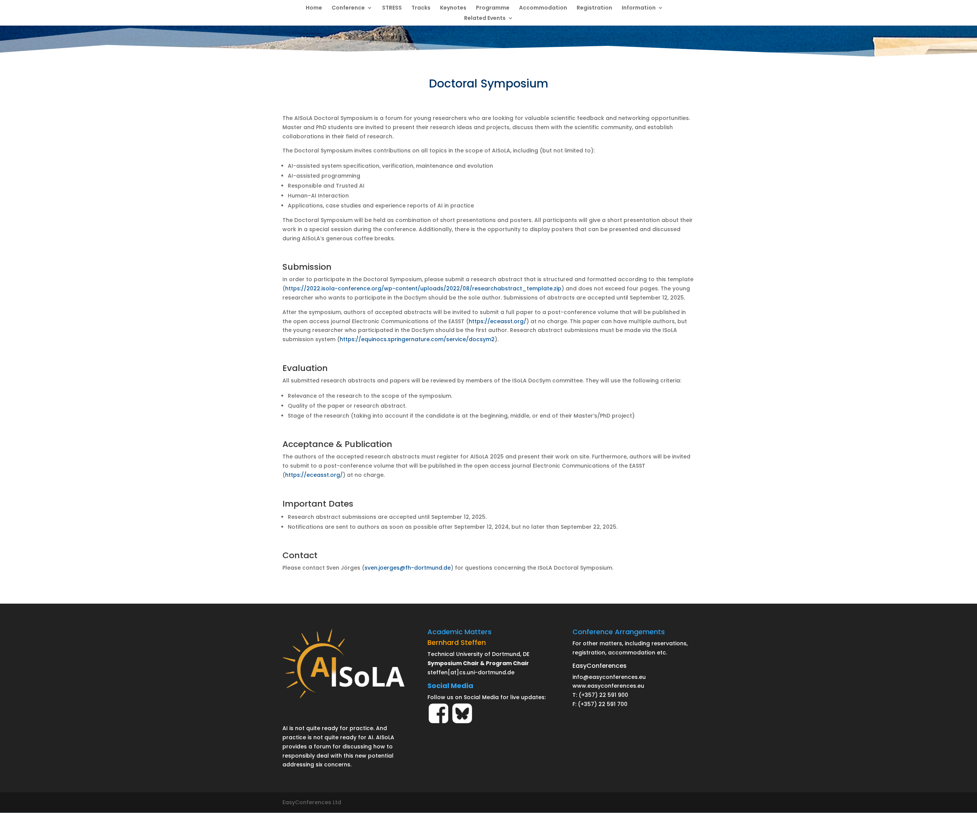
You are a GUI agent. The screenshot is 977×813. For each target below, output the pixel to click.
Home (314, 8)
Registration (594, 8)
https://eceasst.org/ (497, 321)
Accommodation (543, 8)
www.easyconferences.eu (608, 686)
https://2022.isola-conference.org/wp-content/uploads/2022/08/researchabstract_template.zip (423, 288)
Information (639, 8)
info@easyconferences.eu (609, 677)
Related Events (485, 18)
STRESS (392, 8)
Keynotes (453, 8)
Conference (348, 8)
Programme (492, 8)
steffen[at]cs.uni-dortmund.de (470, 672)
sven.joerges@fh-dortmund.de (407, 568)
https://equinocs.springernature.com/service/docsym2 (417, 339)
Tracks (420, 8)
